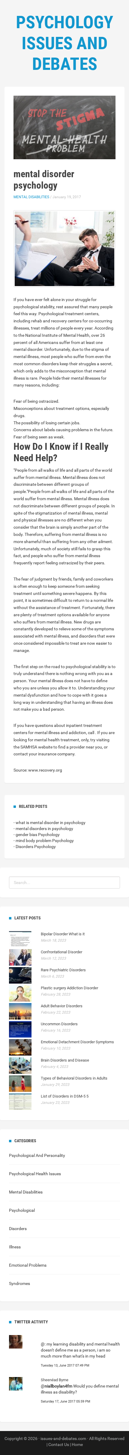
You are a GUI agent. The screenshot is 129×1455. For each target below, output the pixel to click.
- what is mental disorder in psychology (50, 822)
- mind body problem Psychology (44, 840)
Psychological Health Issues (35, 1173)
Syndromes (19, 1283)
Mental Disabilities (31, 197)
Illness (15, 1246)
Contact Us (58, 1444)
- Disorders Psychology (35, 846)
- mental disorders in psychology (43, 828)
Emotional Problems (27, 1265)
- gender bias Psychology (37, 834)
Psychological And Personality (37, 1155)
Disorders (18, 1228)
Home (77, 1444)
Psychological (22, 1210)
